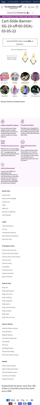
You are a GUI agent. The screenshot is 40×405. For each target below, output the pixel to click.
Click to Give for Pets (9, 250)
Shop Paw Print (7, 294)
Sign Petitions (26, 2)
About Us (5, 208)
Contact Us (6, 202)
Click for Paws (7, 263)
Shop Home (6, 304)
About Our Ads (7, 239)
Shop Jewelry (6, 311)
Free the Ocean (7, 270)
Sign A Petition (7, 276)
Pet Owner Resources (9, 338)
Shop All (5, 287)
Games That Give (7, 273)
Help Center (6, 195)
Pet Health (5, 341)
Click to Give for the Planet (11, 257)
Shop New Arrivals (8, 317)
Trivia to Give (6, 260)
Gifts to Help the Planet (10, 369)
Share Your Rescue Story (10, 355)
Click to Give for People (10, 253)
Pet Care (5, 345)
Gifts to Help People (9, 366)
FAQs (3, 205)
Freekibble (6, 267)
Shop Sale (5, 314)
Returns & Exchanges (9, 198)
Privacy (4, 229)
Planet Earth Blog (8, 351)
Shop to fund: (16, 13)
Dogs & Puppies (7, 335)
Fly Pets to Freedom (9, 376)
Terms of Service (7, 226)
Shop (3, 2)
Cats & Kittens (7, 331)
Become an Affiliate (8, 212)
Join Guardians (13, 2)
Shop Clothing (7, 297)
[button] (25, 7)
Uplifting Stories (7, 348)
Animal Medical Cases (9, 372)
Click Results (6, 215)
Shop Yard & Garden (9, 307)
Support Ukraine (7, 379)
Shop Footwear (7, 301)
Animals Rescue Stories (10, 328)
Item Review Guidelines (10, 236)
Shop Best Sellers (8, 291)
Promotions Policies (9, 232)
